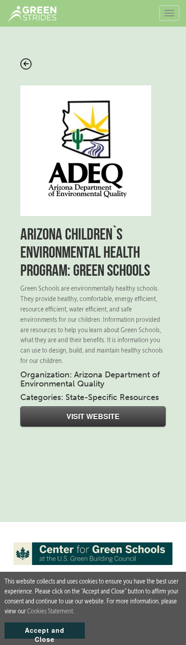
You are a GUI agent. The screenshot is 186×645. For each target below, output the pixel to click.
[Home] (35, 13)
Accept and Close (45, 632)
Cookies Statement (50, 611)
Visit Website (93, 416)
